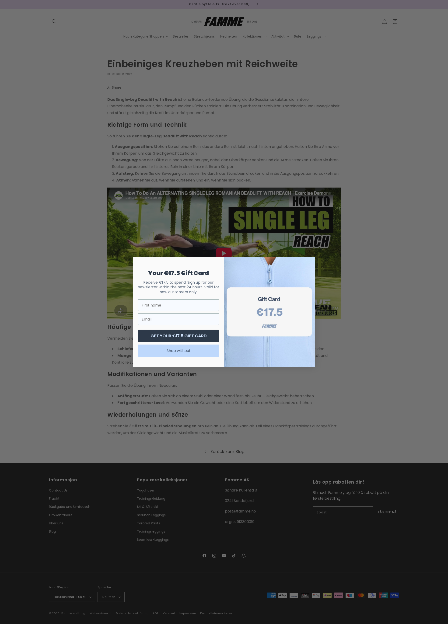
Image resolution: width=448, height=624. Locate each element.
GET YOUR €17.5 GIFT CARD (178, 336)
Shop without (179, 350)
